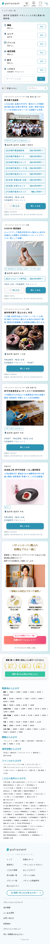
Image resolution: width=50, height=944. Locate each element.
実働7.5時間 (17, 791)
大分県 (43, 729)
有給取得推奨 (32, 832)
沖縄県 (21, 732)
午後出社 (18, 794)
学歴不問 (43, 817)
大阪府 (11, 692)
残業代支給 (42, 805)
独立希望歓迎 (7, 820)
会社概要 (6, 908)
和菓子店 (32, 770)
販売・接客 (30, 741)
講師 (4, 744)
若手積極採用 (33, 817)
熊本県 (36, 729)
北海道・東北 (7, 709)
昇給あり (25, 805)
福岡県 (15, 729)
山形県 (5, 711)
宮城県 (23, 709)
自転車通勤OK (19, 814)
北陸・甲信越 (7, 715)
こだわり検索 (12, 870)
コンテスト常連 (8, 788)
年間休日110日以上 (9, 832)
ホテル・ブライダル (32, 764)
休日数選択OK (25, 835)
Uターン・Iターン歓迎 (37, 820)
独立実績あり (31, 785)
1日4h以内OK (19, 802)
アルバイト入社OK (36, 826)
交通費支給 (6, 808)
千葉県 (27, 698)
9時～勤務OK (30, 802)
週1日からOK (31, 797)
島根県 (25, 722)
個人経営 (41, 782)
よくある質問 (8, 913)
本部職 (11, 744)
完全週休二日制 (8, 838)
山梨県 (44, 715)
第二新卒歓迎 (23, 817)
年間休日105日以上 (29, 829)
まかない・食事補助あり (21, 811)
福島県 (12, 711)
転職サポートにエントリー (25, 638)
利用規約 (6, 924)
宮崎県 (5, 732)
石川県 (30, 715)
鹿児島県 (13, 732)
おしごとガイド (29, 870)
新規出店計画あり (8, 785)
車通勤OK (43, 811)
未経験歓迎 (12, 817)
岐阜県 (25, 705)
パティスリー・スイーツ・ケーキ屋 (13, 764)
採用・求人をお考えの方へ (26, 893)
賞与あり (34, 805)
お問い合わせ (8, 918)
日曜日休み (21, 832)
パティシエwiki (29, 875)
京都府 (32, 692)
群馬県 (12, 701)
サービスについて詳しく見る (26, 648)
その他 (18, 744)
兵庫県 (18, 692)
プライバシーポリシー (12, 929)
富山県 (23, 715)
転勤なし (34, 811)
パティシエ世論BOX (31, 881)
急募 (4, 817)
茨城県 (40, 698)
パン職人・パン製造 (19, 741)
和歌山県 (6, 695)
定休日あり (6, 791)
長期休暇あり (36, 835)
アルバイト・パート (24, 752)
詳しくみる (36, 206)
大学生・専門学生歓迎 (23, 823)
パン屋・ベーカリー (9, 770)
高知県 (32, 725)
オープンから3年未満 (30, 788)
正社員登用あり (18, 808)
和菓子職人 (39, 741)
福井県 (37, 715)
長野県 (5, 718)
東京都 (11, 698)
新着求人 (10, 865)
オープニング (32, 782)
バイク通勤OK (7, 814)
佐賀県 (22, 729)
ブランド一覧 (12, 881)
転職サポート (28, 859)
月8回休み (17, 829)
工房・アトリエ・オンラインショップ (14, 767)
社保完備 (40, 802)
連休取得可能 (7, 829)
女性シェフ (20, 785)
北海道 (16, 709)
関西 (4, 692)
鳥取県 (32, 722)
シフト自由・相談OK (18, 797)
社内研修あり (42, 814)
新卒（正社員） (7, 755)
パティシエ (6, 741)
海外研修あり (31, 814)
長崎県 (29, 729)
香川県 (18, 725)
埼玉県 (33, 698)
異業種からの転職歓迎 (21, 820)
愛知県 (11, 705)
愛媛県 (11, 725)
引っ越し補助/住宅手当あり (11, 805)
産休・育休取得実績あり (10, 835)
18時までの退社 (8, 794)
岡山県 (18, 722)
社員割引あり (7, 811)
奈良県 (39, 692)
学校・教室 (41, 770)
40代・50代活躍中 (21, 826)
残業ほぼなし (28, 794)
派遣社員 (35, 752)
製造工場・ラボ (22, 770)
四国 (4, 725)
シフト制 (6, 797)
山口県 (39, 722)
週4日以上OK (7, 802)
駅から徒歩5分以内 (19, 782)
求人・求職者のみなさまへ (13, 934)
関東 (4, 698)
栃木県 (5, 701)
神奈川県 (19, 698)
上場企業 (18, 788)
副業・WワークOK (8, 823)
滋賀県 (25, 692)
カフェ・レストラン (34, 767)
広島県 (11, 722)
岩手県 (37, 709)
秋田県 (44, 709)
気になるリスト (13, 886)
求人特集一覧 (12, 875)
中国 (4, 722)
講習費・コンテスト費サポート (34, 808)
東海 (4, 705)
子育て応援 (6, 782)
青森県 (30, 709)
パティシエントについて (13, 902)
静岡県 (18, 705)
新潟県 (16, 715)
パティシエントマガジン (33, 865)
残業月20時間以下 (29, 791)
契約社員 (13, 752)
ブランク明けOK (8, 826)
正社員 (5, 752)
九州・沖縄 (6, 729)
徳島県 (25, 725)
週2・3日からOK (8, 800)
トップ (4, 10)
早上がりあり (39, 794)
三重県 (32, 705)
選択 (41, 27)
